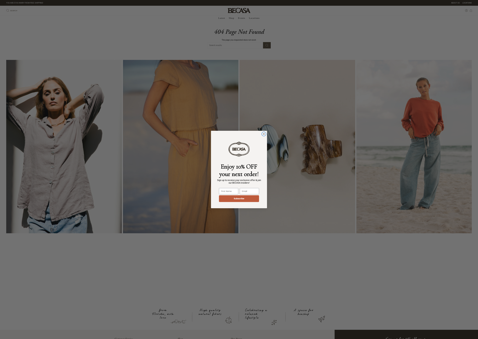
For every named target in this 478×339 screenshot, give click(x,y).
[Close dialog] (264, 134)
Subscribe (239, 198)
